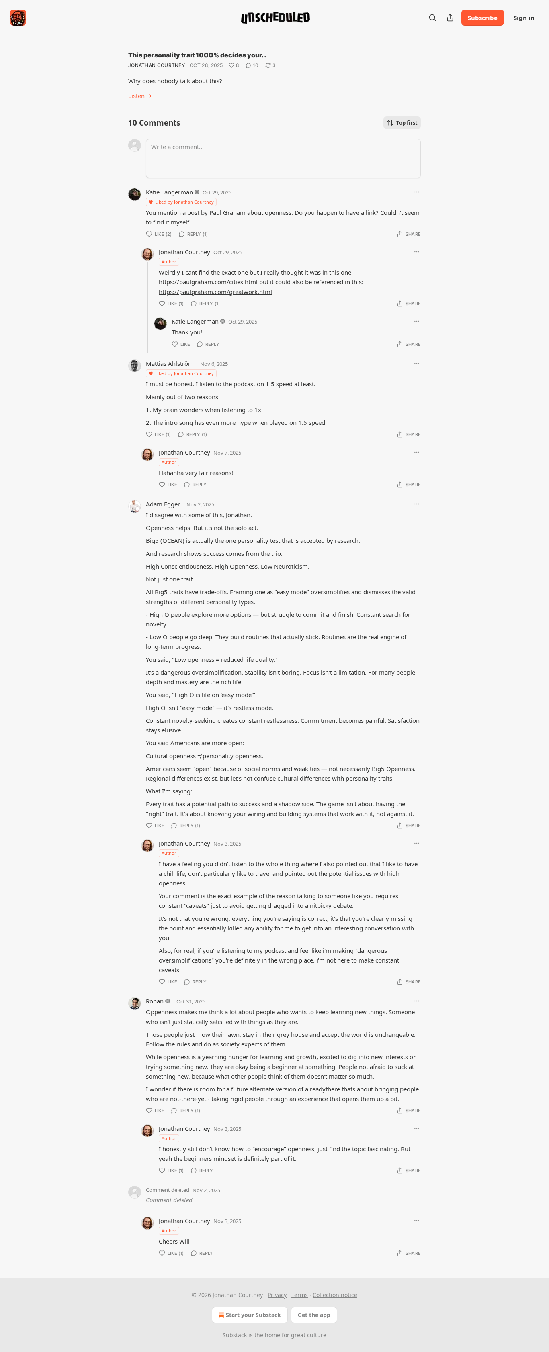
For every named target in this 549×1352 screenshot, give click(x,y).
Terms (299, 1295)
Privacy (277, 1295)
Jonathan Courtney (156, 65)
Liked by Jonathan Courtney (184, 202)
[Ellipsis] (416, 192)
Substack (235, 1335)
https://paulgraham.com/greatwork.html (215, 292)
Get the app (314, 1315)
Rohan (155, 1001)
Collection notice (335, 1295)
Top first (407, 122)
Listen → (140, 96)
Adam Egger (163, 504)
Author (169, 262)
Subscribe (483, 18)
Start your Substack (253, 1315)
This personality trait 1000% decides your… (197, 55)
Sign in (524, 18)
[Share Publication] (450, 18)
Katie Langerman (169, 192)
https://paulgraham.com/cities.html (208, 282)
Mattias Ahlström (170, 363)
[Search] (432, 18)
